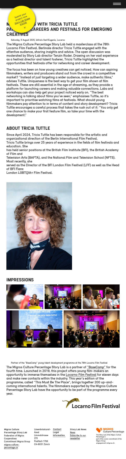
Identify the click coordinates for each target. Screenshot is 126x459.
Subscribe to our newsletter (78, 437)
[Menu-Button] (117, 3)
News (72, 432)
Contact (57, 429)
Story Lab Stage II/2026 (22, 21)
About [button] (9, 4)
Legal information (59, 434)
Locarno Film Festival (81, 374)
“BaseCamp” (96, 367)
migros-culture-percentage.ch (11, 446)
